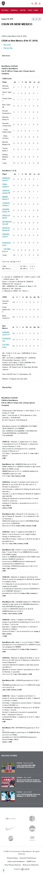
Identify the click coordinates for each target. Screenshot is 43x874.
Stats (30, 10)
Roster (23, 10)
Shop (29, 3)
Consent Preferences (28, 858)
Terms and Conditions (16, 861)
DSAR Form (31, 861)
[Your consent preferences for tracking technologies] (4, 870)
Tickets (25, 3)
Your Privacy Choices (12, 865)
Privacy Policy (12, 858)
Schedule (14, 10)
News (36, 10)
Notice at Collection (31, 865)
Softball (19, 763)
